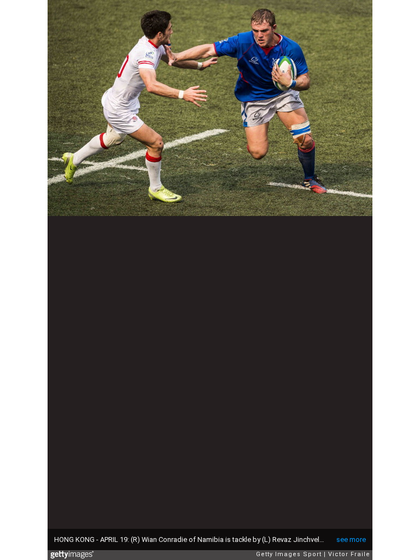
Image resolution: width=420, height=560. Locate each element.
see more (351, 539)
